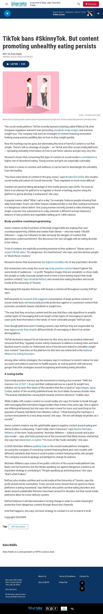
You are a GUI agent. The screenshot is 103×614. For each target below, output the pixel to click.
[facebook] (82, 583)
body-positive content (61, 268)
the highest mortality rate (55, 262)
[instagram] (82, 588)
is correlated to (87, 157)
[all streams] (99, 13)
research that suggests (35, 299)
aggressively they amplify (23, 329)
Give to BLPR (43, 582)
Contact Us (84, 576)
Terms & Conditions (67, 576)
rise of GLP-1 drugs (24, 384)
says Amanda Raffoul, (35, 279)
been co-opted (33, 439)
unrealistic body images (66, 130)
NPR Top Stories (18, 527)
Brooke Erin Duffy (74, 177)
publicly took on (41, 446)
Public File (63, 582)
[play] (7, 13)
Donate (92, 4)
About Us (42, 576)
